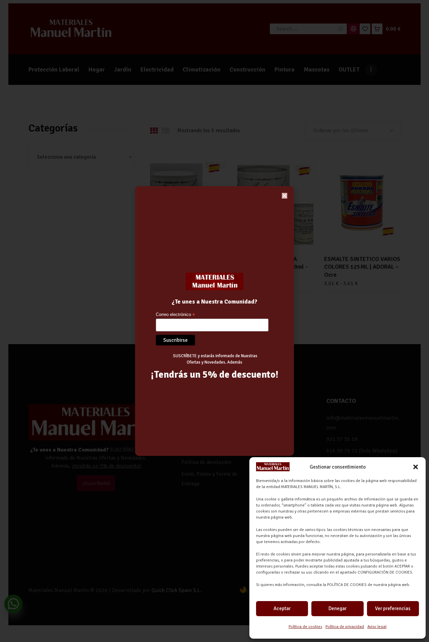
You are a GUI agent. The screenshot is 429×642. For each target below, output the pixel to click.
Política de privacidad (344, 626)
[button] (415, 467)
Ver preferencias (393, 608)
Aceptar (282, 608)
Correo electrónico (175, 315)
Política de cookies (305, 626)
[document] (214, 321)
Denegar (337, 608)
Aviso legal (376, 626)
